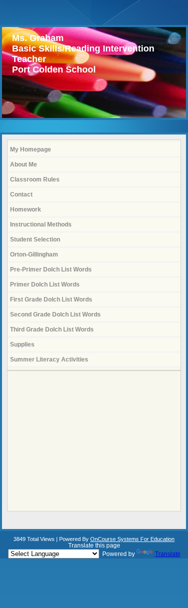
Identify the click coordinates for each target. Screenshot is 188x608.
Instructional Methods (41, 224)
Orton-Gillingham (34, 254)
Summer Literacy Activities (49, 359)
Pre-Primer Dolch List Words (51, 269)
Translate (167, 554)
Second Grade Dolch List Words (55, 314)
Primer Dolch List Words (45, 284)
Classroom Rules (35, 179)
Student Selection (35, 239)
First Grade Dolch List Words (51, 299)
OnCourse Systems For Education (132, 539)
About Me (23, 164)
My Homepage (30, 149)
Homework (25, 209)
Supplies (22, 344)
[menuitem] (94, 150)
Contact (21, 194)
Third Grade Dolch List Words (52, 329)
